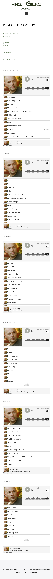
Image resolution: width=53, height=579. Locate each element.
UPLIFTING (7, 52)
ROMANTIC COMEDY (10, 33)
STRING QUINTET (9, 59)
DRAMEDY (6, 46)
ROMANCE (6, 36)
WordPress (42, 569)
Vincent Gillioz (8, 569)
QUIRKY (6, 43)
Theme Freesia (31, 569)
